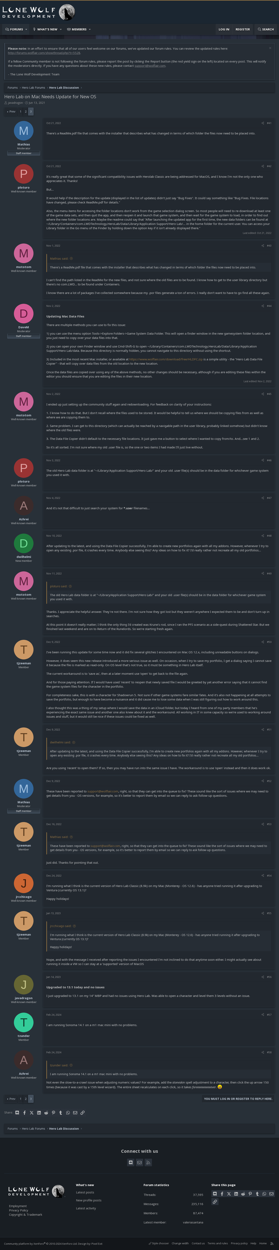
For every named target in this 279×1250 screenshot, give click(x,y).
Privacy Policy (18, 1210)
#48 (269, 535)
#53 (269, 824)
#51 (269, 729)
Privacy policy (239, 1243)
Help (253, 1243)
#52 (269, 781)
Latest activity (86, 1208)
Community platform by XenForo (40, 1244)
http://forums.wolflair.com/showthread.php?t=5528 (44, 53)
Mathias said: (59, 258)
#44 (269, 306)
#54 (269, 875)
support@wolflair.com (150, 66)
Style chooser (160, 1243)
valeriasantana (193, 1222)
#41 (269, 123)
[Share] (263, 123)
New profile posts (89, 1200)
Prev (12, 111)
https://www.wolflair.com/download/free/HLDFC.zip (166, 359)
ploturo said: (58, 586)
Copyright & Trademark (25, 1214)
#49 (269, 573)
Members (79, 29)
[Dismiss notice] (269, 48)
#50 (269, 642)
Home (263, 1243)
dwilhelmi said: (60, 742)
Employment (18, 1206)
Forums (16, 29)
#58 (269, 1052)
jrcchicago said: (60, 926)
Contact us (198, 1243)
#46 (269, 460)
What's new (47, 29)
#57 (269, 1015)
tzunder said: (59, 1065)
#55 (269, 913)
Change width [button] (180, 1243)
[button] (26, 29)
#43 (269, 245)
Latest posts (85, 1192)
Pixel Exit (97, 1244)
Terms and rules (218, 1243)
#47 (269, 498)
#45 (269, 394)
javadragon (15, 103)
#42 (269, 166)
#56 (269, 977)
